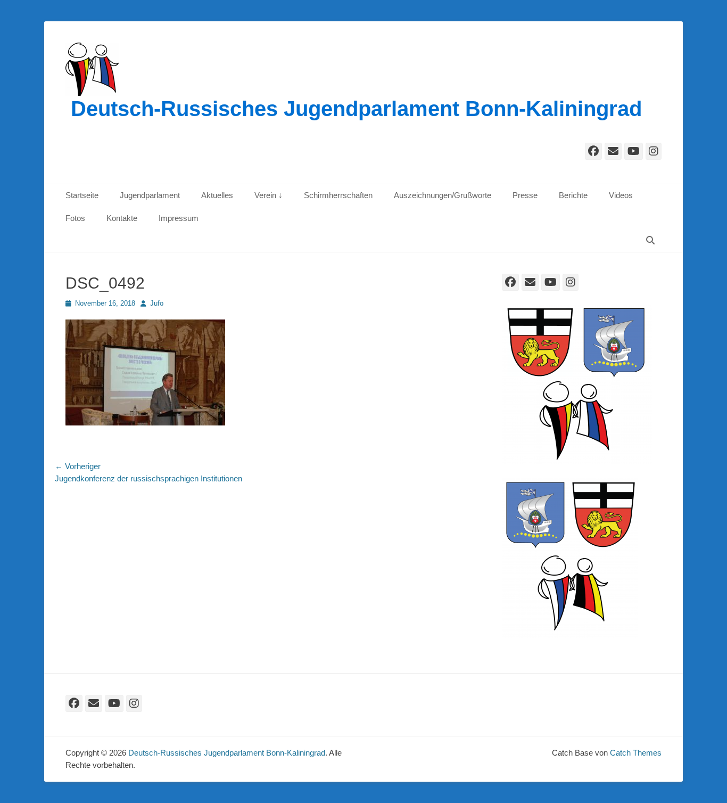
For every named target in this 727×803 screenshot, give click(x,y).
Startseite (81, 195)
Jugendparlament (150, 195)
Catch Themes (636, 752)
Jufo (156, 303)
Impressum (179, 218)
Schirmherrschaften (338, 195)
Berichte (573, 195)
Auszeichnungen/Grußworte (442, 195)
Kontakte (121, 218)
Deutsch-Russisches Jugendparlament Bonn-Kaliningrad (356, 108)
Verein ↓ (268, 195)
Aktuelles (217, 195)
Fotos (75, 218)
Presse (525, 195)
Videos (621, 195)
